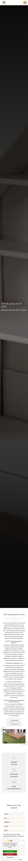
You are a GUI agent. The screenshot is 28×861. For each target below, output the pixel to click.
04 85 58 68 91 (14, 776)
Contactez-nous (15, 724)
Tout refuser (10, 854)
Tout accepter (10, 851)
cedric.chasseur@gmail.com (14, 788)
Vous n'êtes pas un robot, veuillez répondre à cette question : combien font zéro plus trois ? (13, 836)
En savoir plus (14, 720)
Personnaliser (9, 857)
